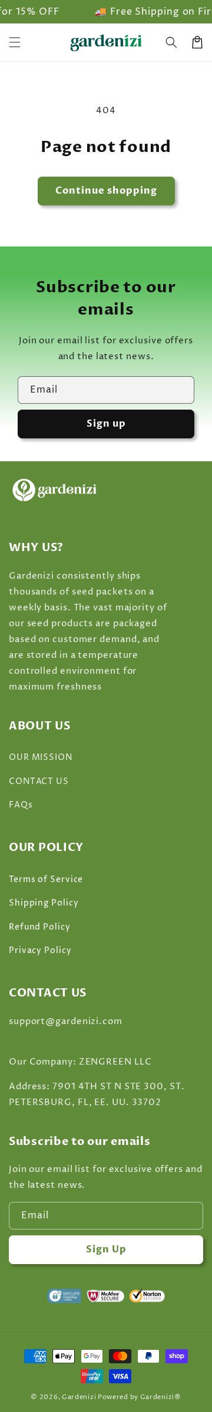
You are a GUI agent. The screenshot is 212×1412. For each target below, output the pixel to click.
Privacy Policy (40, 950)
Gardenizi (79, 1397)
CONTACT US (39, 781)
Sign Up (106, 1249)
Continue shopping (106, 190)
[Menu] (15, 42)
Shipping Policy (44, 902)
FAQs (21, 804)
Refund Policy (40, 927)
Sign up (106, 423)
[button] (171, 42)
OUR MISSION (40, 757)
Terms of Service (46, 879)
